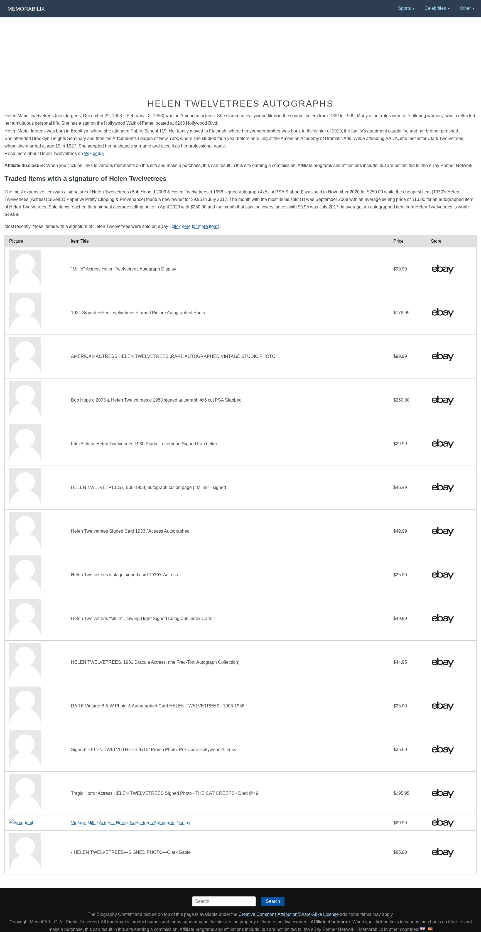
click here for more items (196, 226)
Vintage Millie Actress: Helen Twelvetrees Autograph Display (130, 822)
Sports (404, 8)
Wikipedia (94, 153)
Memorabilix (26, 9)
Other (465, 8)
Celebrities (435, 8)
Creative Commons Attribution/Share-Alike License (289, 914)
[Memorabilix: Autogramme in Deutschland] (430, 929)
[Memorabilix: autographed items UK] (422, 929)
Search (273, 901)
